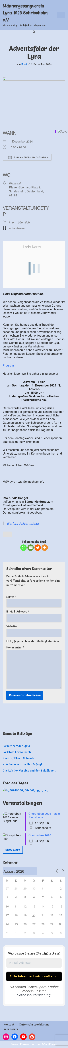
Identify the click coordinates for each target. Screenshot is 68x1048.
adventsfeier (17, 228)
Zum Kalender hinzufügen (29, 157)
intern (12, 222)
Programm (9, 365)
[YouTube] (23, 1036)
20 (34, 915)
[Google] (32, 1036)
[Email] (30, 547)
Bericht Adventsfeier (23, 523)
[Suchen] (34, 31)
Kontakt (8, 1024)
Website (11, 626)
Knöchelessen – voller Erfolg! (22, 764)
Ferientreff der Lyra (16, 746)
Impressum (10, 1029)
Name (11, 596)
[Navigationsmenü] (61, 15)
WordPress (49, 1044)
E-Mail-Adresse (17, 611)
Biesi (24, 64)
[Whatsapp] (23, 547)
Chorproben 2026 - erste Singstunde (44, 815)
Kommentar (15, 647)
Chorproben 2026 (39, 835)
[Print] (37, 547)
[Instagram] (6, 1036)
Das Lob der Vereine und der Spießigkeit (29, 770)
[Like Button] (7, 534)
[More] (45, 547)
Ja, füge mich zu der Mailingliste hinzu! (34, 641)
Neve (14, 1044)
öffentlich (24, 222)
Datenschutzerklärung (34, 995)
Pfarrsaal (15, 183)
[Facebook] (14, 1036)
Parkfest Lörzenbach (17, 752)
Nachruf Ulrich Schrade (18, 758)
